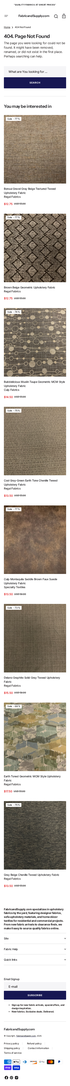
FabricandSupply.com (26, 1036)
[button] (6, 13)
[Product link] (33, 181)
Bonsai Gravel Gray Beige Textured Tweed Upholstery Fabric (30, 209)
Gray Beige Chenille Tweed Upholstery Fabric (31, 871)
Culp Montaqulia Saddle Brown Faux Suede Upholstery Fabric (30, 586)
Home (7, 49)
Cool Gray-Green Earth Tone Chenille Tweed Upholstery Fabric (31, 491)
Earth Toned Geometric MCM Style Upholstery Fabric (32, 777)
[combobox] (33, 93)
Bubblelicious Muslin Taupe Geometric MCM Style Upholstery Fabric (31, 396)
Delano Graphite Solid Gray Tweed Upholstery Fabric (32, 682)
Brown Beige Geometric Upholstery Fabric (29, 302)
